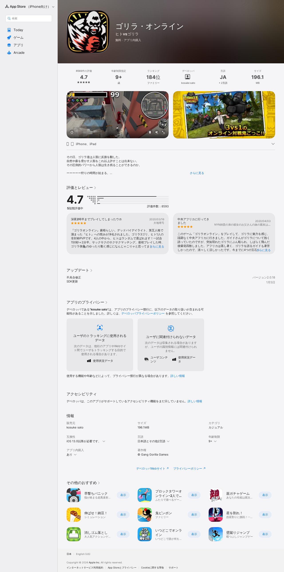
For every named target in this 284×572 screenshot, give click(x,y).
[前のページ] (62, 115)
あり (69, 454)
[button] (29, 30)
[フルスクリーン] (163, 133)
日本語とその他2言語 (151, 441)
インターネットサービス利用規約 (85, 567)
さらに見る (197, 173)
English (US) (83, 554)
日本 (69, 554)
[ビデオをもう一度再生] (72, 133)
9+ (210, 441)
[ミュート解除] (156, 133)
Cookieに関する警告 (152, 567)
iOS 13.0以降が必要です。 (84, 441)
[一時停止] (150, 133)
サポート (173, 567)
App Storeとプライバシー (122, 567)
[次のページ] (279, 115)
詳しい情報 (177, 376)
